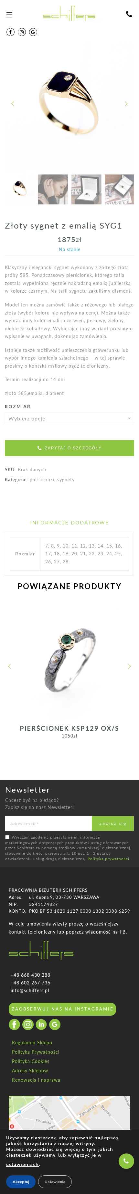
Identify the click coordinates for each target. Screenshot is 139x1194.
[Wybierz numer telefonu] (126, 1161)
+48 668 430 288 (30, 975)
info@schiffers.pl (30, 990)
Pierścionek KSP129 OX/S (69, 728)
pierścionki (42, 479)
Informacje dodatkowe (69, 523)
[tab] (69, 523)
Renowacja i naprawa (36, 1080)
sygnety (66, 479)
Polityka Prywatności (35, 1052)
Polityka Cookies (30, 1061)
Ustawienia (55, 1181)
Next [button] (122, 108)
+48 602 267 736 (30, 982)
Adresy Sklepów (30, 1070)
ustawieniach (22, 1164)
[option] (69, 106)
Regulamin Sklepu (32, 1042)
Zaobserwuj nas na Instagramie (63, 1009)
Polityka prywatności (108, 858)
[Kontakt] (129, 15)
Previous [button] (13, 108)
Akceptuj (21, 1181)
